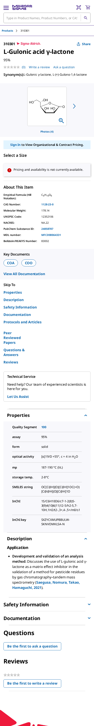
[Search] (85, 17)
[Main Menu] (6, 7)
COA (10, 263)
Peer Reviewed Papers (12, 338)
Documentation (17, 314)
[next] (74, 106)
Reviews (10, 362)
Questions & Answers (14, 352)
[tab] (11, 31)
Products (7, 30)
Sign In (15, 145)
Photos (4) (47, 131)
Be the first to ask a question (32, 646)
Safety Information (20, 307)
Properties (12, 292)
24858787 (47, 229)
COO (29, 263)
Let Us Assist (18, 396)
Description (13, 299)
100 (44, 427)
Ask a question (64, 67)
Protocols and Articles (22, 322)
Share (86, 44)
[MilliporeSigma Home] (22, 7)
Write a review (39, 67)
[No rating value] (12, 67)
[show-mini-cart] (88, 7)
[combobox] (47, 17)
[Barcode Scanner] (78, 7)
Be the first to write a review (34, 684)
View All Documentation (24, 274)
